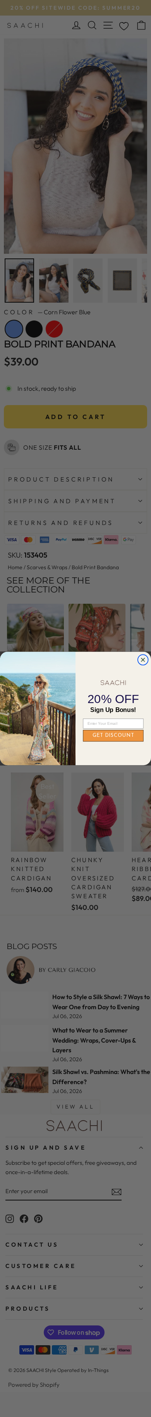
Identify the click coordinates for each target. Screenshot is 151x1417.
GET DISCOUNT (113, 735)
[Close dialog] (143, 660)
